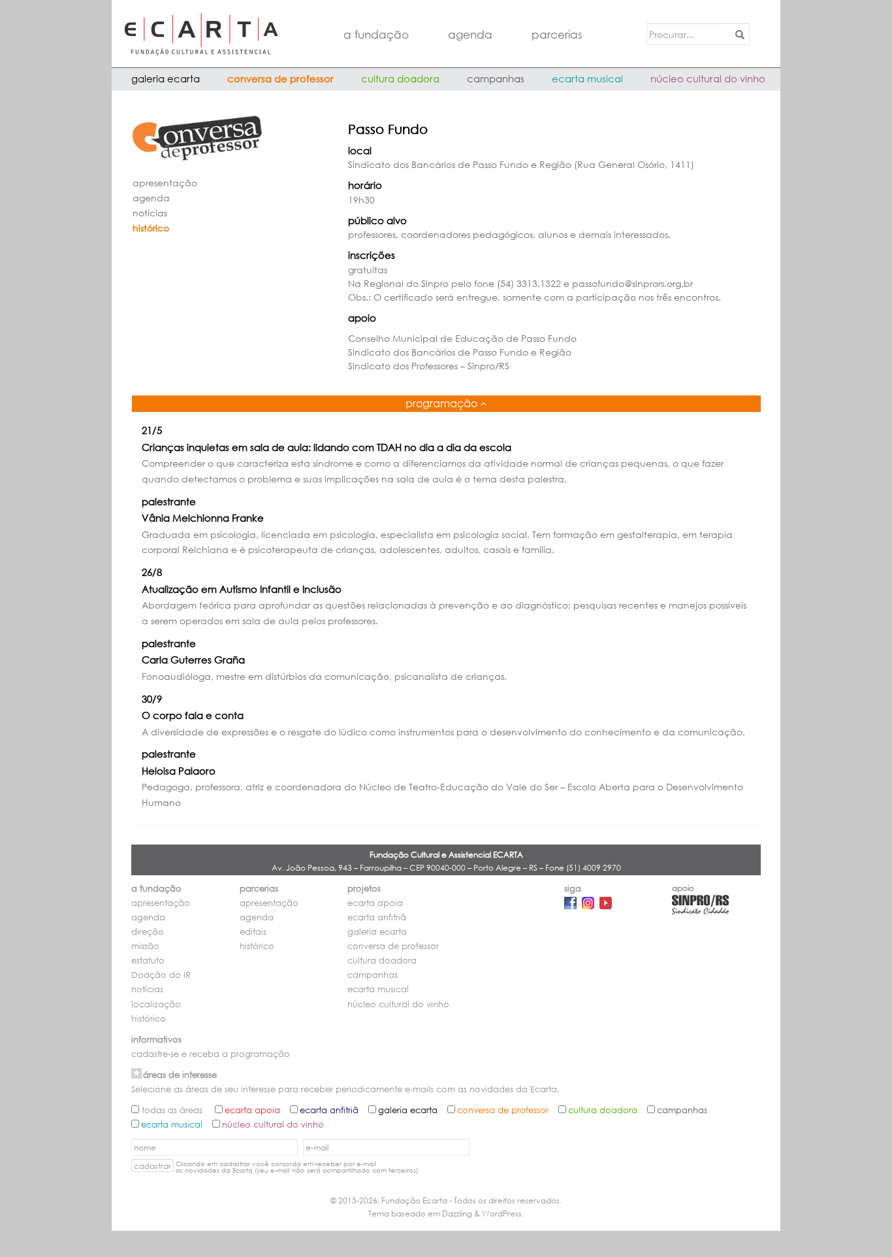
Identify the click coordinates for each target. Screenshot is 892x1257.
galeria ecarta (165, 78)
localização (156, 1004)
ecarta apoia (375, 903)
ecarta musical (587, 78)
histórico (151, 228)
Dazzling (457, 1213)
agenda (470, 34)
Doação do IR (161, 974)
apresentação (165, 182)
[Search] (737, 34)
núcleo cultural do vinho (707, 78)
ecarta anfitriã (376, 917)
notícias (150, 213)
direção (147, 931)
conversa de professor (280, 78)
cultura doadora (400, 78)
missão (145, 946)
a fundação (376, 34)
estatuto (148, 960)
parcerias (557, 34)
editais (253, 931)
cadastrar (152, 1165)
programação (441, 403)
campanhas (495, 78)
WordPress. (503, 1213)
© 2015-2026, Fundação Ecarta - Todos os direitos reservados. (446, 1200)
